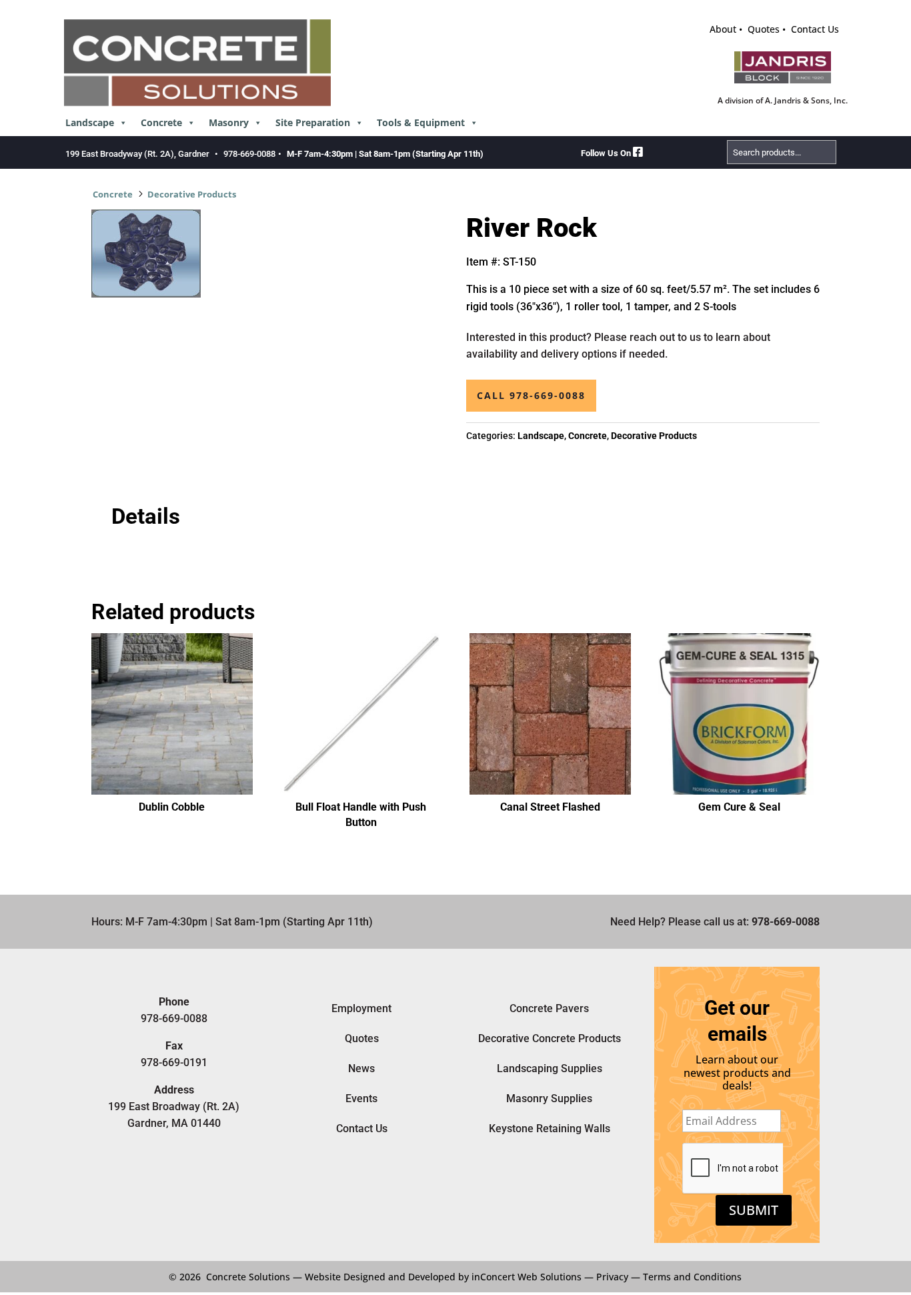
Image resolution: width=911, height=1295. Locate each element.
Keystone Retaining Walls (549, 1128)
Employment (361, 1008)
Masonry (229, 122)
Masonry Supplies (549, 1098)
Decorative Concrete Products (549, 1038)
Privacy (612, 1276)
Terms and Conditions (692, 1276)
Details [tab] (145, 516)
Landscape (89, 122)
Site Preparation (312, 122)
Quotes (764, 29)
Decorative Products (191, 194)
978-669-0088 (249, 154)
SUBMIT (753, 1210)
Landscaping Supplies (549, 1068)
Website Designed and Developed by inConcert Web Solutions (443, 1276)
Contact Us (815, 29)
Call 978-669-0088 (531, 395)
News (361, 1068)
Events (361, 1098)
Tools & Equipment (421, 122)
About (723, 29)
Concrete (161, 122)
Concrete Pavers (549, 1008)
